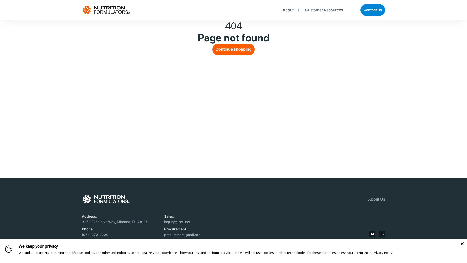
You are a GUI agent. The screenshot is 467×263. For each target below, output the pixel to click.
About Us (376, 199)
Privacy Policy (383, 253)
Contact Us (373, 10)
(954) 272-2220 (95, 235)
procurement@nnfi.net (182, 235)
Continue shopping (233, 49)
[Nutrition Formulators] (106, 10)
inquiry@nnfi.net (177, 222)
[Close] (462, 243)
